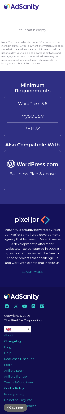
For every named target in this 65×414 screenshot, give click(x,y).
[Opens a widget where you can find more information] (15, 408)
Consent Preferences (20, 406)
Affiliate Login (14, 370)
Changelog (12, 341)
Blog (7, 347)
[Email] (42, 306)
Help (7, 353)
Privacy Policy (14, 394)
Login (8, 364)
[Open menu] (42, 7)
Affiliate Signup (15, 376)
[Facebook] (6, 306)
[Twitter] (15, 306)
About (9, 335)
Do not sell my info (18, 400)
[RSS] (33, 306)
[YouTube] (24, 306)
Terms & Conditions (19, 382)
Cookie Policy (14, 388)
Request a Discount (19, 359)
